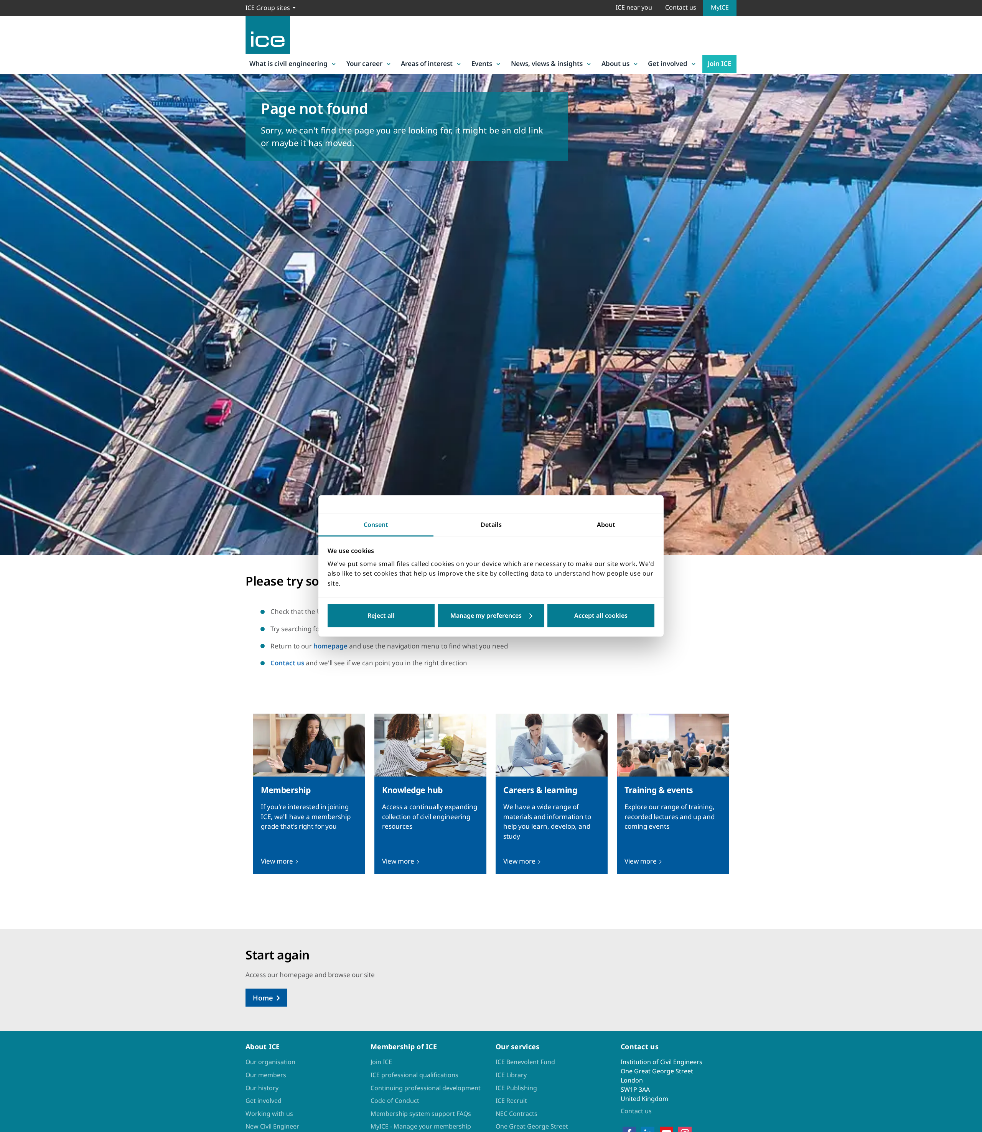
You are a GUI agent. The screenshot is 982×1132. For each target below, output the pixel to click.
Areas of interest (427, 63)
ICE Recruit (511, 1100)
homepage (330, 646)
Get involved (667, 63)
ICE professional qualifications (414, 1075)
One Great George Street (532, 1126)
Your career (364, 63)
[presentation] (309, 794)
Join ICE (719, 63)
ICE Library (511, 1075)
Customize (491, 615)
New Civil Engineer (272, 1126)
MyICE (720, 7)
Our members (266, 1075)
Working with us (269, 1113)
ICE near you (634, 7)
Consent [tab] (376, 524)
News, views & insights (547, 63)
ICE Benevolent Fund (525, 1062)
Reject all (381, 616)
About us (615, 63)
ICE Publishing (516, 1088)
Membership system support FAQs (421, 1113)
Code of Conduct (395, 1100)
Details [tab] (491, 524)
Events (481, 63)
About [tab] (606, 524)
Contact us (680, 7)
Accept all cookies (601, 616)
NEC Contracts (516, 1113)
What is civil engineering (288, 63)
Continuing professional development (426, 1088)
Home (263, 997)
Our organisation (270, 1062)
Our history (262, 1088)
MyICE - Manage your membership (421, 1126)
